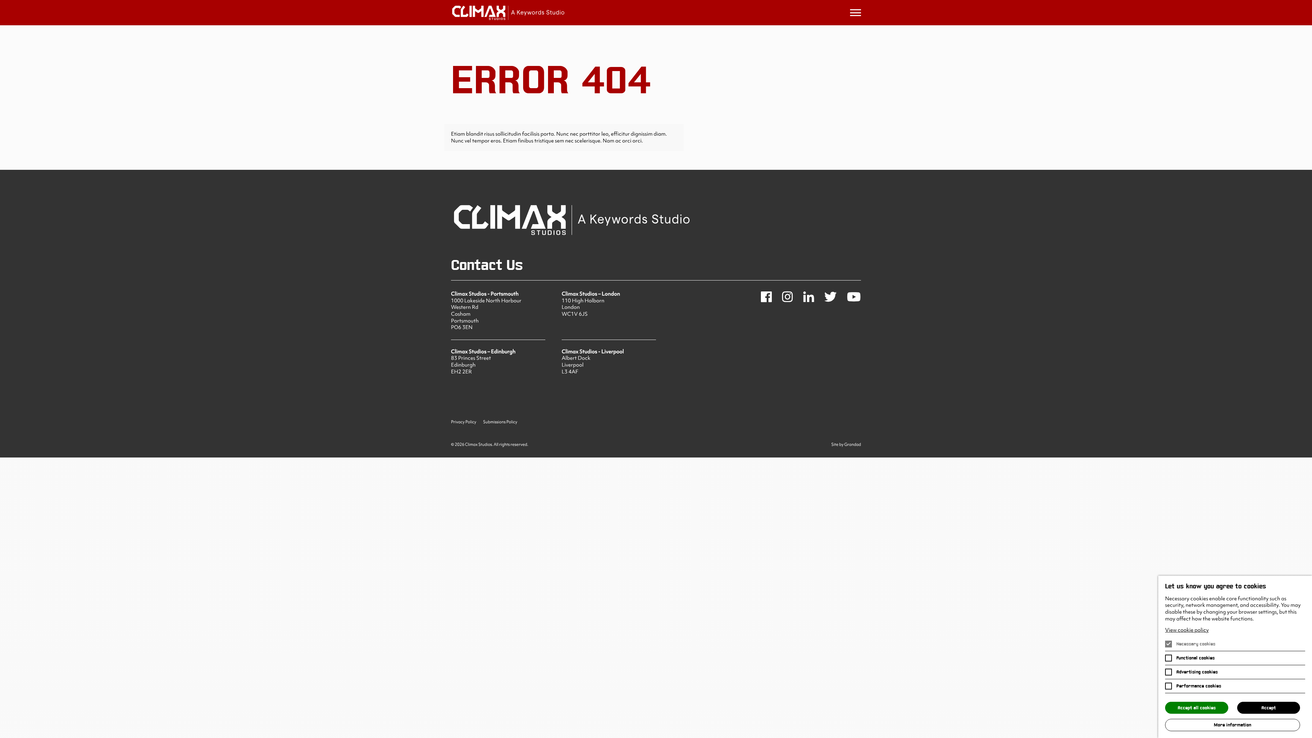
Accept (1268, 707)
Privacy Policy (463, 422)
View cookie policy (1187, 630)
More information (1232, 724)
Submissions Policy (500, 422)
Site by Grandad (846, 444)
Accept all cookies (1197, 707)
